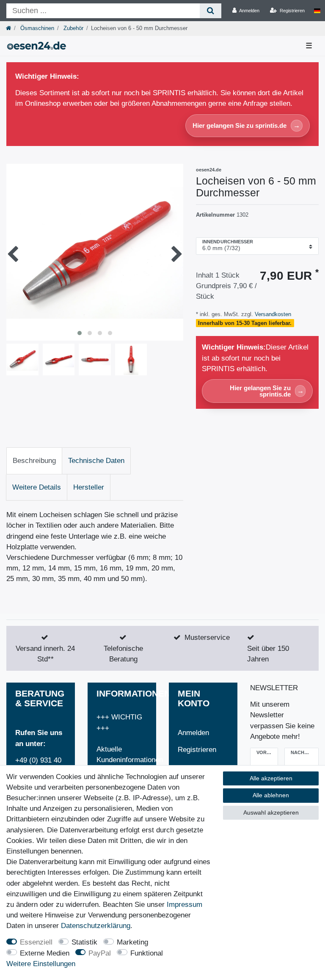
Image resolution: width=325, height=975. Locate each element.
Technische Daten (96, 461)
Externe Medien (44, 953)
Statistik (84, 942)
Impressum (184, 905)
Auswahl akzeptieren (271, 812)
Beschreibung (34, 461)
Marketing (132, 942)
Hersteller (88, 487)
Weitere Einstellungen (40, 964)
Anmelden (193, 733)
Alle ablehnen (271, 795)
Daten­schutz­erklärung (95, 926)
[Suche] (210, 10)
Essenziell (36, 942)
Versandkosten (272, 314)
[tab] (34, 460)
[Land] (317, 10)
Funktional (146, 953)
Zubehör (72, 28)
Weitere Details (36, 487)
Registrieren (197, 750)
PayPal (99, 953)
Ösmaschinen (36, 28)
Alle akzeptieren (271, 778)
